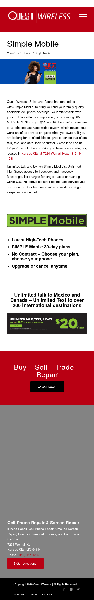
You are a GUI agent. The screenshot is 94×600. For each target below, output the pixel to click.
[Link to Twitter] (78, 589)
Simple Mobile (33, 43)
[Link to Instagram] (71, 589)
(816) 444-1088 (28, 554)
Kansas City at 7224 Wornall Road (45, 153)
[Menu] (80, 16)
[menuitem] (18, 594)
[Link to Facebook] (63, 589)
